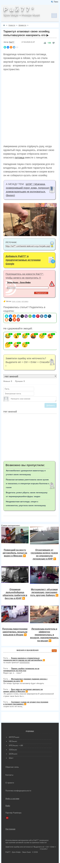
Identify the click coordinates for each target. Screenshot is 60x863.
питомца (19, 157)
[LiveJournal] (49, 316)
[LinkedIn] (45, 316)
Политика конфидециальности (18, 791)
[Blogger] (6, 319)
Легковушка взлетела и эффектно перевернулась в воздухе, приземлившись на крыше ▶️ (44, 635)
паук (13, 301)
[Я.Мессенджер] (5, 47)
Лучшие (19, 381)
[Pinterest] (37, 316)
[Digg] (10, 319)
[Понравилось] (45, 43)
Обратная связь (12, 767)
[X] (22, 316)
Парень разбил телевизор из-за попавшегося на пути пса (21, 669)
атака (18, 301)
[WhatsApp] (30, 316)
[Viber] (26, 316)
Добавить (50, 405)
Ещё (54, 651)
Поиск (56, 2)
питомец (24, 301)
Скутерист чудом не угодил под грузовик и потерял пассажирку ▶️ (25, 703)
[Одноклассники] (11, 47)
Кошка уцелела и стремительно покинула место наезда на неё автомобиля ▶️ (24, 659)
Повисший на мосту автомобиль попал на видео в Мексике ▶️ (15, 553)
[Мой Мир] (34, 316)
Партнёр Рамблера (13, 813)
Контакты (9, 775)
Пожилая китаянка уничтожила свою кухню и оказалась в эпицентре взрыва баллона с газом (27, 483)
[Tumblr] (41, 316)
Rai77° (12, 42)
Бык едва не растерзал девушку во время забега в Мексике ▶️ (23, 690)
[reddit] (14, 319)
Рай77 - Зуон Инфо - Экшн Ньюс (18, 852)
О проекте (9, 783)
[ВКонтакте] (8, 47)
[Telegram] (14, 47)
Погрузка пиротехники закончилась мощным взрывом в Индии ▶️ (14, 632)
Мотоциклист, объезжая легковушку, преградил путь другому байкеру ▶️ (44, 592)
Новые (6, 381)
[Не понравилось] (53, 43)
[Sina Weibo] (18, 319)
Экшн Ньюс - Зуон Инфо (19, 282)
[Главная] (4, 25)
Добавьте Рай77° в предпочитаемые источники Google (23, 260)
